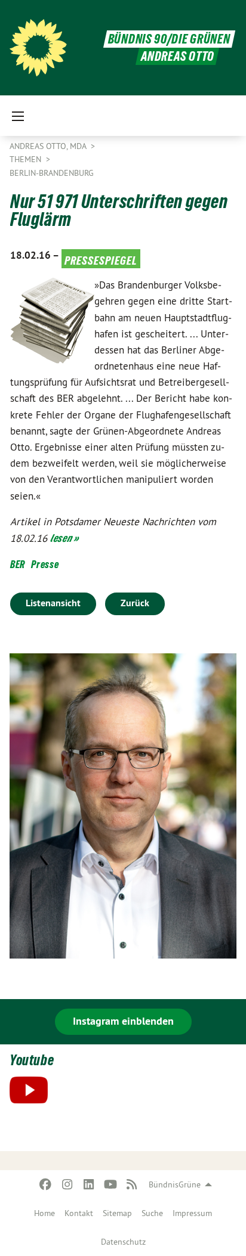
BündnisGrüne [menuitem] (175, 1184)
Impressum (192, 1213)
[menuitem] (44, 1213)
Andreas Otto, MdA (49, 146)
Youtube (32, 1060)
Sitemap (117, 1213)
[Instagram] (67, 1184)
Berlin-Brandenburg (52, 173)
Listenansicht (53, 603)
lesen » (64, 538)
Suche (152, 1213)
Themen (27, 159)
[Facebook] (45, 1184)
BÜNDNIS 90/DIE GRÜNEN (169, 39)
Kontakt (78, 1213)
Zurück (135, 603)
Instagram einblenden (123, 1021)
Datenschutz (123, 1241)
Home (44, 1213)
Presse (45, 564)
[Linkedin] (88, 1184)
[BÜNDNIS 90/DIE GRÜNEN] (38, 47)
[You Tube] (110, 1184)
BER (17, 564)
